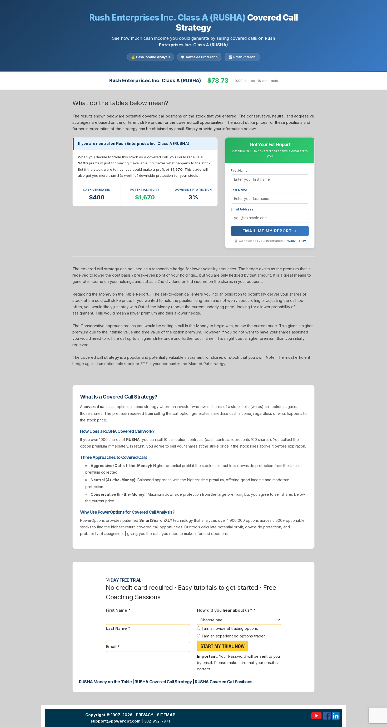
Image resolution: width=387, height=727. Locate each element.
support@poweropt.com (116, 721)
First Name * (118, 610)
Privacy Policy (295, 241)
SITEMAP (166, 714)
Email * (113, 646)
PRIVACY (144, 714)
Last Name (239, 190)
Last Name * (118, 628)
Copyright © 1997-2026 (108, 714)
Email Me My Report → (269, 230)
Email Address (242, 209)
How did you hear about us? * (226, 610)
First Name (239, 171)
